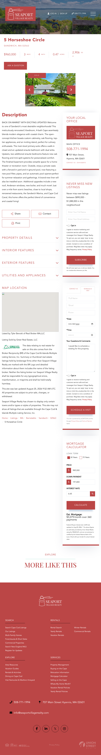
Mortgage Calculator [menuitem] (58, 676)
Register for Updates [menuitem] (13, 651)
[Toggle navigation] (93, 14)
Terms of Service (87, 421)
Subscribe (81, 260)
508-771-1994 (80, 14)
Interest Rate (73, 489)
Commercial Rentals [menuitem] (82, 632)
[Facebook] (36, 728)
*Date (69, 319)
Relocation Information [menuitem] (59, 673)
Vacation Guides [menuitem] (12, 669)
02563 (53, 418)
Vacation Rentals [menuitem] (57, 635)
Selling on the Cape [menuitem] (58, 680)
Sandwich (43, 418)
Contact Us (71, 162)
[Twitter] (55, 728)
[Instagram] (64, 728)
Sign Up (63, 14)
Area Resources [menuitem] (11, 665)
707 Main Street (63, 702)
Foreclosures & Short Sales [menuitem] (16, 639)
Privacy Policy (87, 249)
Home (5, 418)
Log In (53, 14)
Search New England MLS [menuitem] (15, 647)
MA (21, 418)
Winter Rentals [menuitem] (80, 628)
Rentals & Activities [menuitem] (13, 673)
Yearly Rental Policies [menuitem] (59, 692)
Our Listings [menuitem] (10, 632)
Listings (13, 418)
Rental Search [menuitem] (56, 628)
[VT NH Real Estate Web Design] (87, 745)
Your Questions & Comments (78, 341)
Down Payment (74, 477)
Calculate (80, 505)
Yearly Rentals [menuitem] (56, 632)
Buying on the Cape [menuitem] (58, 669)
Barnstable (31, 418)
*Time (69, 330)
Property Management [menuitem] (59, 665)
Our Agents (81, 162)
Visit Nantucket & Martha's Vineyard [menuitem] (20, 680)
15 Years (86, 457)
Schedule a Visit (88, 289)
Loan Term (72, 454)
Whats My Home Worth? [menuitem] (60, 684)
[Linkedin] (46, 728)
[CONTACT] (15, 66)
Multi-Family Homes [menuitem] (13, 635)
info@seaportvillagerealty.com (31, 713)
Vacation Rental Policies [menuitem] (60, 688)
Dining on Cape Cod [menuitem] (13, 676)
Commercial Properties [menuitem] (14, 643)
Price (69, 465)
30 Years (73, 457)
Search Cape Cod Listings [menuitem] (15, 628)
